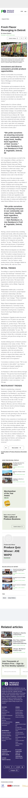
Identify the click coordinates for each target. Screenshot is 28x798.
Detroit (4, 597)
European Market (18, 712)
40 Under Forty (18, 727)
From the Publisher (19, 710)
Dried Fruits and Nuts (6, 734)
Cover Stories (4, 710)
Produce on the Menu (19, 717)
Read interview (7, 557)
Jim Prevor (17, 708)
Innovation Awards (19, 732)
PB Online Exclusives (6, 718)
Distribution (4, 713)
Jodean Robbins (7, 33)
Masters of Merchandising (7, 722)
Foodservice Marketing (6, 735)
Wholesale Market (19, 713)
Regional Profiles (5, 19)
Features (3, 708)
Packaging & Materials (6, 732)
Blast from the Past (5, 712)
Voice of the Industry (19, 715)
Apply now (6, 497)
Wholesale (4, 720)
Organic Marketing (5, 737)
